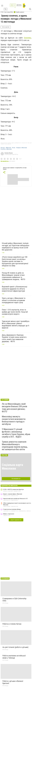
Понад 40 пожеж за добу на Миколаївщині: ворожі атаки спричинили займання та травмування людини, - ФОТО (13, 276)
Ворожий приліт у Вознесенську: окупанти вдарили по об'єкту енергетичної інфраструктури (14, 289)
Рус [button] (6, 9)
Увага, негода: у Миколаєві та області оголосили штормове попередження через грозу (13, 300)
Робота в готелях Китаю (11, 624)
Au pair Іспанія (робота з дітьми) (15, 647)
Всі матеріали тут (16, 478)
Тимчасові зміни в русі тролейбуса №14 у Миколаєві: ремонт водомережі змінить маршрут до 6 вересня (15, 324)
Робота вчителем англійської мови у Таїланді (14, 657)
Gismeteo (27, 38)
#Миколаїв (8, 147)
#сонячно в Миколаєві (6, 149)
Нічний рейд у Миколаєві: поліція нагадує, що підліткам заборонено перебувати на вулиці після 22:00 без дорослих (15, 246)
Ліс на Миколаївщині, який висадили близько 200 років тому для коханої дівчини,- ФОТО (14, 408)
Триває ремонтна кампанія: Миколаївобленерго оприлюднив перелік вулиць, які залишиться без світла (15, 445)
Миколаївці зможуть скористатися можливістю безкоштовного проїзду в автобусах (14, 420)
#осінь (13, 147)
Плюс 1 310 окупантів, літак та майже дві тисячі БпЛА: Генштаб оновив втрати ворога (15, 312)
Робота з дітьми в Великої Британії (12, 682)
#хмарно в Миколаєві (21, 147)
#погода (3, 147)
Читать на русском (5, 27)
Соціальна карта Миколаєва (12, 466)
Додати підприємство (16, 520)
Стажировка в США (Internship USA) (14, 599)
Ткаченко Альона (9, 153)
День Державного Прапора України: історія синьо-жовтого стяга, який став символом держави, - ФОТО (14, 338)
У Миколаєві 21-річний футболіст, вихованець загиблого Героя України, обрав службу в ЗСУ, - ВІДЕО (16, 433)
